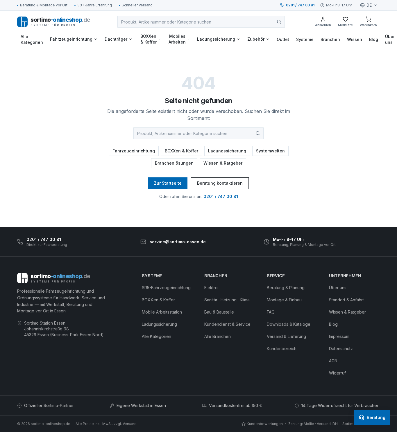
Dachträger (116, 39)
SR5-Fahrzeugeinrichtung (166, 287)
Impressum (339, 336)
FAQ (271, 311)
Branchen (330, 39)
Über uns (337, 287)
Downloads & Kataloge (288, 324)
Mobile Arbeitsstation (162, 311)
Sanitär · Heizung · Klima (227, 299)
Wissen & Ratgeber (222, 163)
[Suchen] (279, 22)
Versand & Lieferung (286, 336)
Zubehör (255, 39)
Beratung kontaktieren (220, 183)
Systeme (305, 39)
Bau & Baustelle (219, 311)
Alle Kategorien (32, 39)
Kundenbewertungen (265, 424)
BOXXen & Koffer (148, 39)
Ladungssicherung (216, 39)
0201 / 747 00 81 (300, 5)
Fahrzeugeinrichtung (71, 39)
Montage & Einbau (284, 299)
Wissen (354, 39)
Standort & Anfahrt (346, 299)
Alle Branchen (217, 336)
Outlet (283, 39)
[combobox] (201, 22)
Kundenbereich (281, 348)
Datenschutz (341, 348)
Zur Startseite (168, 183)
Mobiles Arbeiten (177, 39)
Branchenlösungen (174, 163)
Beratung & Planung (286, 287)
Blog (373, 39)
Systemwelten (270, 150)
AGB (333, 360)
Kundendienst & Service (227, 324)
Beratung (376, 417)
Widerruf (337, 372)
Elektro (211, 287)
